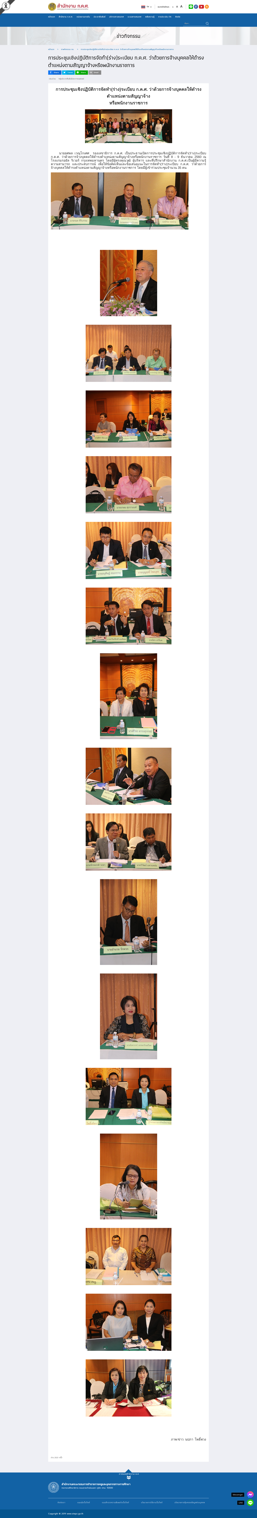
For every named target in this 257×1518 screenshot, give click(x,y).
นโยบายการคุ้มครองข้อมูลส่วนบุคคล (190, 1502)
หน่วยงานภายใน (83, 16)
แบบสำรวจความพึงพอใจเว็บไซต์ (115, 1502)
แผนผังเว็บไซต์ (83, 1502)
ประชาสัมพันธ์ (99, 16)
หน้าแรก (51, 16)
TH (148, 6)
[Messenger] (250, 1494)
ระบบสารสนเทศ (134, 16)
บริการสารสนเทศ (116, 16)
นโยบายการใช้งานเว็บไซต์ (151, 1502)
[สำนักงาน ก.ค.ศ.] (196, 6)
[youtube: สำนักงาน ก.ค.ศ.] (201, 6)
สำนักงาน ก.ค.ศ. (66, 16)
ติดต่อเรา (61, 1502)
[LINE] (250, 1502)
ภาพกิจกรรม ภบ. (67, 49)
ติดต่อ (177, 16)
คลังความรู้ (149, 16)
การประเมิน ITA (164, 16)
